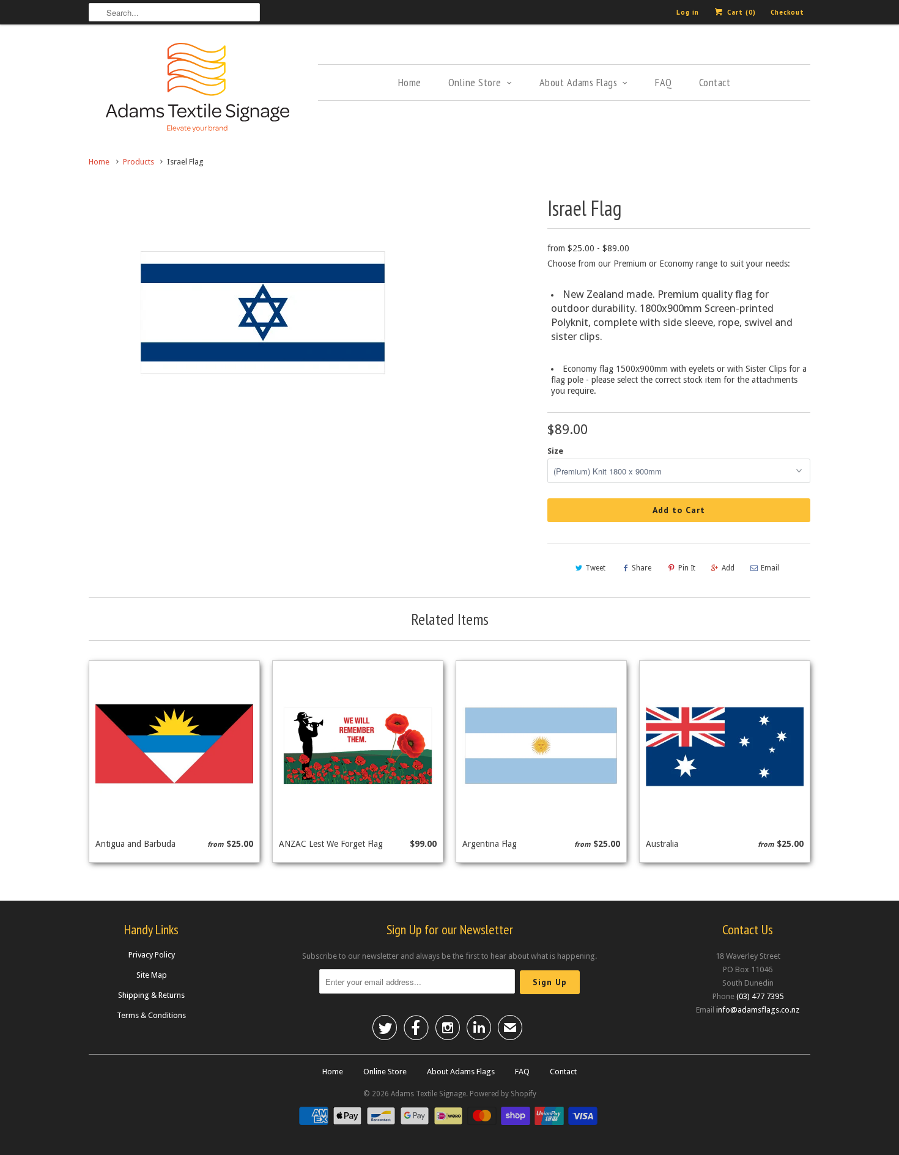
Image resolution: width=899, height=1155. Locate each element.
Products (138, 161)
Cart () (740, 12)
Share (641, 568)
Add (728, 568)
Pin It (686, 568)
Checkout (787, 12)
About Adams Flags (578, 82)
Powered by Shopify (503, 1094)
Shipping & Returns (151, 995)
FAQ (663, 82)
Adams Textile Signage (428, 1094)
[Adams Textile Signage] (197, 89)
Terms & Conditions (151, 1015)
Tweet (595, 568)
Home (409, 82)
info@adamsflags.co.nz (757, 1009)
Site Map (151, 975)
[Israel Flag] (263, 315)
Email (770, 568)
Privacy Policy (151, 954)
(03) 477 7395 (759, 996)
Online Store (474, 82)
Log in (687, 12)
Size (555, 451)
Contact (715, 82)
